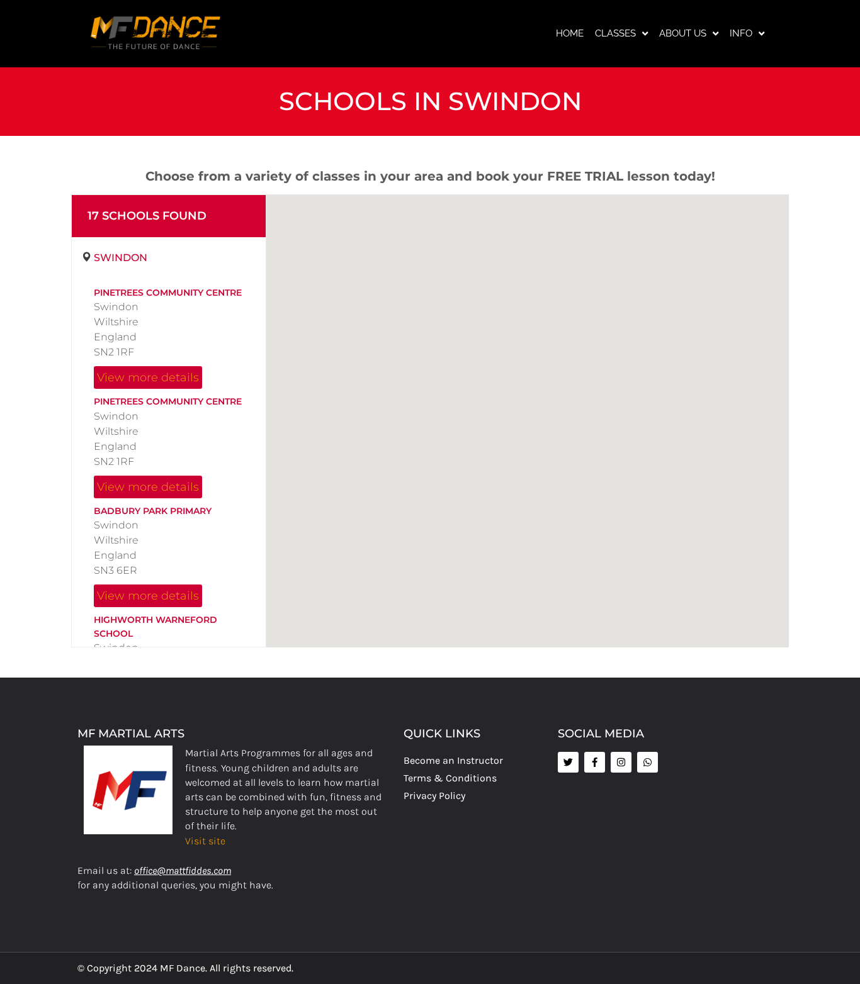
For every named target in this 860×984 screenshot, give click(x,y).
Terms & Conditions (450, 778)
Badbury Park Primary (153, 511)
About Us (682, 33)
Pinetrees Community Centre (168, 292)
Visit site (205, 841)
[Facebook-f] (594, 762)
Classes (615, 33)
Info (741, 33)
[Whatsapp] (647, 762)
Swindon (120, 258)
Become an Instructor (453, 760)
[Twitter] (568, 762)
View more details (148, 377)
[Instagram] (621, 762)
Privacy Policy (434, 796)
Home (570, 33)
